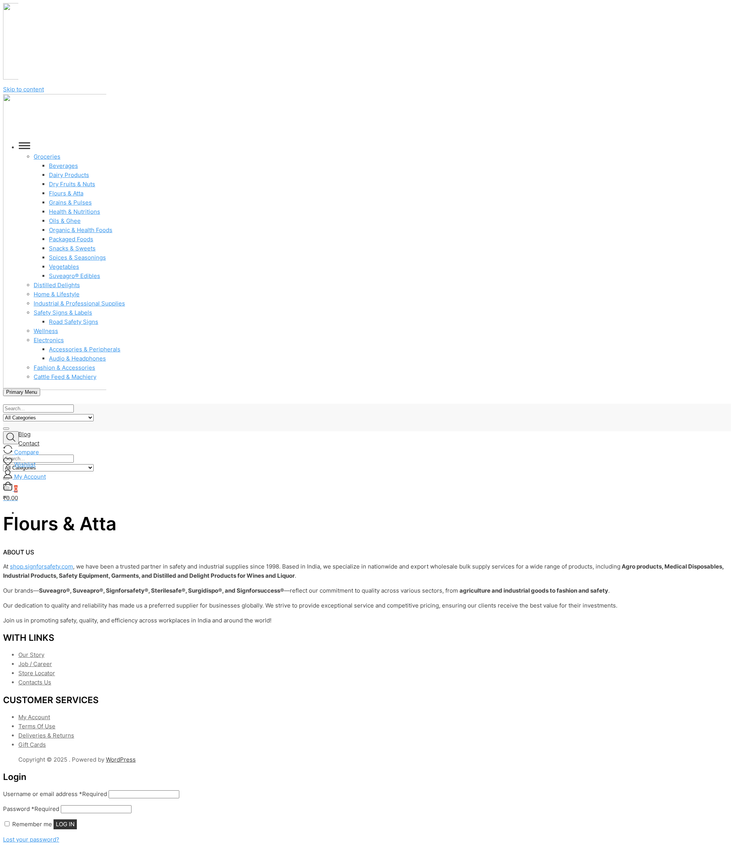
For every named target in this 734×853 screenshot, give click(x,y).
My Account (34, 717)
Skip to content (23, 89)
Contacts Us (34, 682)
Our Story (31, 654)
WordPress (121, 759)
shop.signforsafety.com (41, 566)
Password (31, 808)
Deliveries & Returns (46, 735)
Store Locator (36, 673)
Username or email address (55, 794)
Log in (65, 824)
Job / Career (35, 664)
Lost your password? (31, 839)
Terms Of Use (36, 726)
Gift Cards (32, 744)
